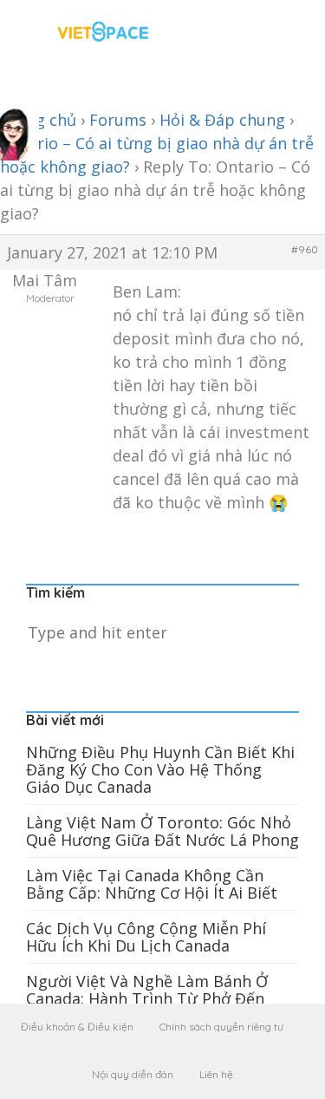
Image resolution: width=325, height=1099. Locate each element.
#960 (304, 249)
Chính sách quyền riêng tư (221, 1026)
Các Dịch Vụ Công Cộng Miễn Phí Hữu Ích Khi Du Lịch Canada (146, 937)
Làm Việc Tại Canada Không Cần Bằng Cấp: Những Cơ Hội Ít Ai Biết (151, 884)
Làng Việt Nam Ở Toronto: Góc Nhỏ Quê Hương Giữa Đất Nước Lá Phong (162, 831)
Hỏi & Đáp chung (222, 119)
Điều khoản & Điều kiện (77, 1026)
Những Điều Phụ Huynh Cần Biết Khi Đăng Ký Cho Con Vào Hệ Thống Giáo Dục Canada (160, 769)
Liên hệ (216, 1074)
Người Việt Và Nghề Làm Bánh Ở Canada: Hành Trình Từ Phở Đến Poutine (147, 998)
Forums (117, 119)
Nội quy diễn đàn (132, 1074)
